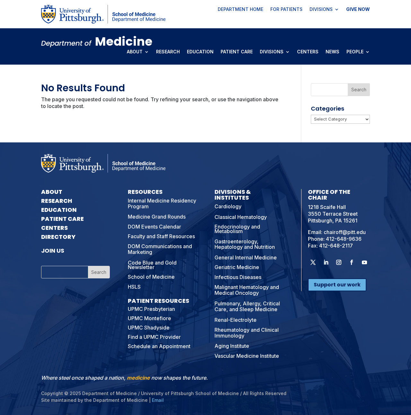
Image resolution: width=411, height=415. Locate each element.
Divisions (321, 9)
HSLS (134, 287)
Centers (308, 52)
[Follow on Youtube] (364, 262)
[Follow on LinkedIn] (326, 262)
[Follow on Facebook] (351, 262)
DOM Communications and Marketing (160, 249)
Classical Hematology (240, 217)
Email (158, 400)
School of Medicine (151, 277)
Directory (58, 237)
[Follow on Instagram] (339, 262)
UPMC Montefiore (149, 318)
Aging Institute (231, 346)
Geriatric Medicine (236, 267)
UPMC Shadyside (149, 327)
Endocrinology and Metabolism (237, 228)
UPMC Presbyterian (151, 309)
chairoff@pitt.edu (345, 232)
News (332, 52)
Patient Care (237, 52)
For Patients (286, 9)
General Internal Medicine (245, 257)
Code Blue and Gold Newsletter (152, 264)
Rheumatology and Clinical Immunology (246, 333)
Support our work (337, 284)
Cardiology (227, 206)
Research (168, 52)
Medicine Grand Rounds (157, 216)
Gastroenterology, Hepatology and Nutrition (244, 244)
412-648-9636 (344, 239)
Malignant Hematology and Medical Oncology (246, 290)
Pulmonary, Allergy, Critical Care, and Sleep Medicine (247, 306)
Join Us (52, 251)
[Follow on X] (313, 262)
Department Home (240, 9)
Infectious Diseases (237, 277)
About (135, 52)
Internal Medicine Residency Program (162, 203)
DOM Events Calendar (154, 226)
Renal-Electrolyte (235, 320)
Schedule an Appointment (159, 346)
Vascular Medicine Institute (246, 356)
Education (200, 52)
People (354, 52)
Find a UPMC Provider (154, 337)
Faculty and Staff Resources (161, 236)
